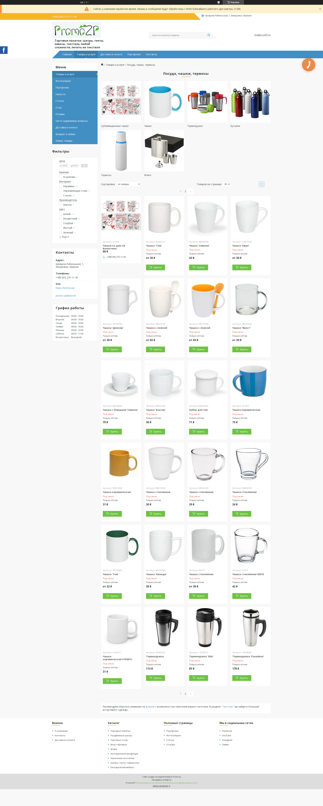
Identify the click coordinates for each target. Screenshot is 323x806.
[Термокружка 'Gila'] (207, 628)
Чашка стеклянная (158, 492)
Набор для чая (198, 409)
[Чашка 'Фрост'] (251, 299)
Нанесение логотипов (122, 758)
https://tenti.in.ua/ (65, 287)
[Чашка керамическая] (251, 381)
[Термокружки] (207, 102)
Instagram (227, 739)
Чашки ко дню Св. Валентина (114, 247)
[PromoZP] (76, 30)
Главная (67, 54)
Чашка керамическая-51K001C (117, 658)
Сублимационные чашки (115, 125)
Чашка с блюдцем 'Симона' (120, 409)
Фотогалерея (63, 81)
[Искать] (208, 35)
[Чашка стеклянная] (164, 463)
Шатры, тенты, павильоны (125, 762)
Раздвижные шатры (121, 735)
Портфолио (134, 54)
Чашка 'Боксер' (156, 409)
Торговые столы (119, 739)
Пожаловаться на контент (150, 782)
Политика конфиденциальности (181, 782)
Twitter (225, 744)
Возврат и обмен (65, 134)
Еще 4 (65, 237)
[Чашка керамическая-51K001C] (121, 628)
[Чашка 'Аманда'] (164, 546)
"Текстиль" (227, 706)
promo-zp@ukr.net (66, 295)
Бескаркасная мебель (122, 767)
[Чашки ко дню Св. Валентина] (121, 217)
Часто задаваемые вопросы (72, 120)
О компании (61, 730)
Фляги (147, 175)
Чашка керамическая (246, 409)
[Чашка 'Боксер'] (164, 381)
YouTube (226, 735)
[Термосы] (121, 151)
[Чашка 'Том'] (164, 217)
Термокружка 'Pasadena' (248, 656)
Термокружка (155, 656)
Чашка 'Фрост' (241, 327)
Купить (158, 267)
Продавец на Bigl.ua (161, 779)
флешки (150, 706)
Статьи (60, 100)
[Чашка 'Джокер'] (121, 299)
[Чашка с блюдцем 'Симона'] (121, 381)
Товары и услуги (86, 54)
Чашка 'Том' (154, 245)
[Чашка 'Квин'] (251, 217)
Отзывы (60, 114)
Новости (60, 94)
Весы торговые (119, 744)
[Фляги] (164, 151)
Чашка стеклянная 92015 (248, 574)
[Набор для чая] (207, 381)
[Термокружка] (164, 628)
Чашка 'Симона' (199, 245)
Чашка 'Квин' (240, 245)
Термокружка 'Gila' (201, 656)
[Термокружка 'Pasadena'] (251, 628)
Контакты (151, 54)
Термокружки (195, 125)
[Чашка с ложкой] (164, 299)
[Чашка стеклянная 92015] (251, 546)
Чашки (147, 125)
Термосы (106, 175)
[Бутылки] (250, 102)
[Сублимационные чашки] (121, 102)
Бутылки (235, 125)
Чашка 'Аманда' (156, 574)
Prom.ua (177, 776)
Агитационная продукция (124, 753)
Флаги (114, 749)
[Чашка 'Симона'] (207, 217)
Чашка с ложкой (156, 327)
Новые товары (64, 140)
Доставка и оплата (111, 54)
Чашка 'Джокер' (113, 327)
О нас (59, 107)
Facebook (227, 730)
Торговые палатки (120, 730)
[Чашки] (164, 102)
